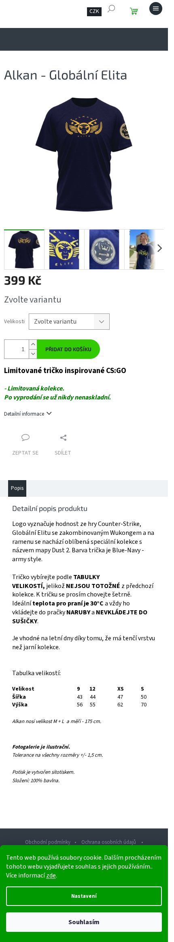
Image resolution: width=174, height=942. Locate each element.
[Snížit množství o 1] (33, 353)
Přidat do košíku (68, 349)
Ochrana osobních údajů (109, 842)
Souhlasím (84, 922)
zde (51, 875)
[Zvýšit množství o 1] (33, 344)
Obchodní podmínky (47, 842)
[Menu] (156, 8)
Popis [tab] (17, 488)
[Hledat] (111, 8)
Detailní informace (24, 414)
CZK (94, 11)
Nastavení (84, 896)
